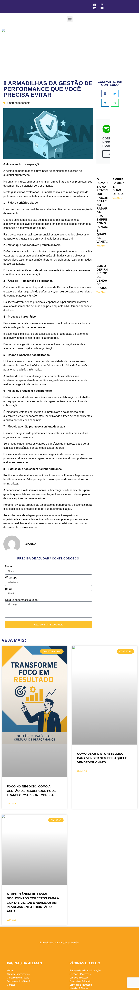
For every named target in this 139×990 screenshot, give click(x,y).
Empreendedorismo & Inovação (85, 970)
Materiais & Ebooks (79, 988)
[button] (70, 19)
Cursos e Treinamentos (18, 974)
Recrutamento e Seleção (19, 981)
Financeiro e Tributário (80, 981)
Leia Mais (11, 804)
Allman (10, 970)
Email (8, 588)
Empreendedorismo (18, 102)
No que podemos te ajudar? (21, 600)
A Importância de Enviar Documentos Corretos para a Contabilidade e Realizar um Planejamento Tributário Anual (33, 902)
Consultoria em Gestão (18, 977)
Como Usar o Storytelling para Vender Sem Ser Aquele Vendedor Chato (102, 758)
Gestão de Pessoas (79, 977)
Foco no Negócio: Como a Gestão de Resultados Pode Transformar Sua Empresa (31, 791)
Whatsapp (11, 577)
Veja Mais (100, 246)
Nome (8, 566)
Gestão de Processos (80, 974)
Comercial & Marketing (81, 984)
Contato (11, 984)
